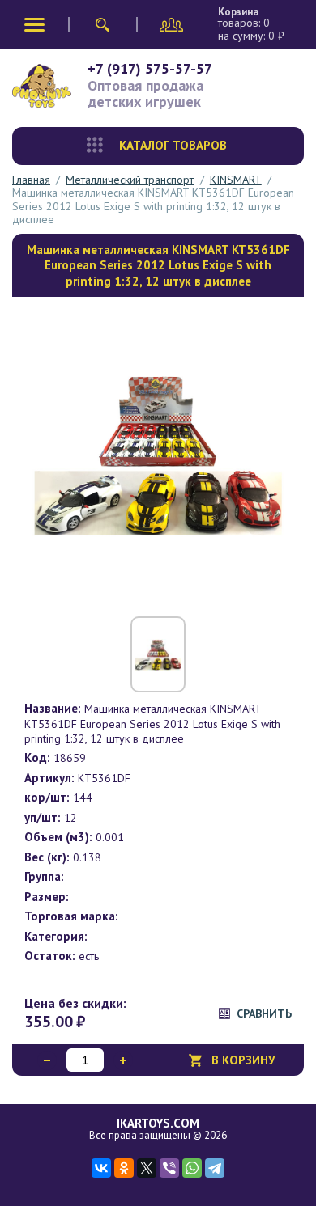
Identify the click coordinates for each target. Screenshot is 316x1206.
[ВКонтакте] (101, 1168)
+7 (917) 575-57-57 (150, 68)
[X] (146, 1168)
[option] (158, 454)
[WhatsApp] (192, 1168)
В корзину (243, 1060)
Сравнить (264, 1013)
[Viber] (169, 1168)
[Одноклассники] (124, 1168)
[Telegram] (214, 1168)
